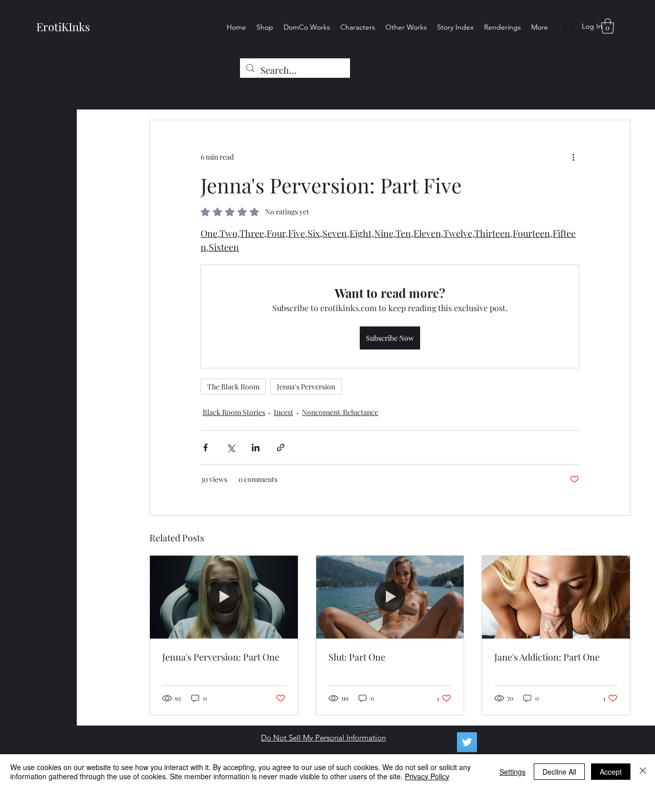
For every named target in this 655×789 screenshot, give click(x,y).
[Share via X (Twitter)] (230, 447)
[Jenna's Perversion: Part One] (224, 597)
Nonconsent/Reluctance (340, 412)
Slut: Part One (357, 657)
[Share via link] (281, 447)
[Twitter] (467, 742)
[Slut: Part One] (390, 597)
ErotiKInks (63, 26)
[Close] (643, 771)
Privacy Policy (427, 776)
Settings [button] (512, 771)
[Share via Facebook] (205, 447)
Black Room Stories (234, 412)
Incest (283, 412)
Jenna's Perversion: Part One (220, 657)
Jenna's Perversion (306, 386)
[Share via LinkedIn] (255, 447)
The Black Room (233, 386)
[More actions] (573, 157)
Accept (611, 771)
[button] (607, 26)
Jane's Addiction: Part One (547, 657)
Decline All (559, 771)
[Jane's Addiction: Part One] (556, 597)
